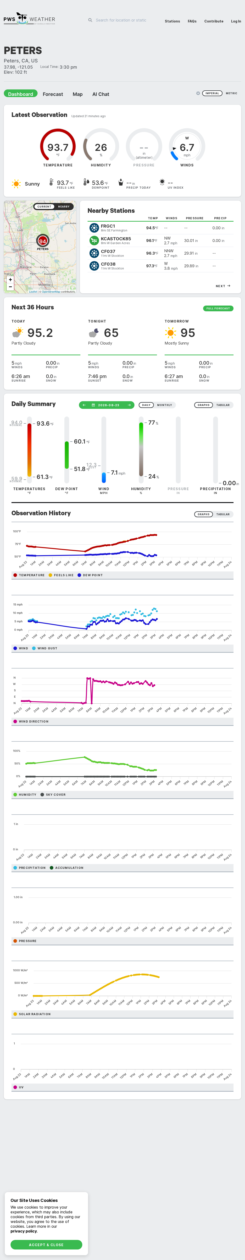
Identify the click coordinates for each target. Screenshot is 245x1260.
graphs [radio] (204, 405)
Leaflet (33, 292)
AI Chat (89, 94)
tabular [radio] (223, 405)
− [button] (10, 287)
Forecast (46, 94)
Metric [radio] (231, 93)
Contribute (213, 21)
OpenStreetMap (51, 292)
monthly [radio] (164, 405)
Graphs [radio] (204, 514)
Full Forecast (218, 308)
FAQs (192, 21)
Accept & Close (46, 1245)
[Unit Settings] (198, 93)
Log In (236, 21)
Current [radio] (44, 207)
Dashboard (18, 94)
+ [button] (10, 280)
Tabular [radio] (223, 514)
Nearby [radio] (64, 207)
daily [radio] (146, 405)
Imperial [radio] (212, 93)
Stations (172, 21)
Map (69, 94)
